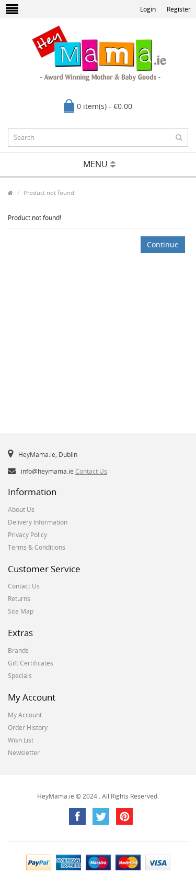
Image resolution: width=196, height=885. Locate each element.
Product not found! (50, 192)
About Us (21, 509)
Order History (28, 727)
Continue (163, 244)
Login (148, 9)
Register (179, 9)
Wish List (20, 740)
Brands (18, 650)
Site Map (20, 611)
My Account (25, 715)
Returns (19, 598)
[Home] (10, 192)
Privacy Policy (27, 534)
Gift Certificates (30, 663)
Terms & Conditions (36, 547)
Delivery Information (37, 522)
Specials (20, 675)
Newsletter (24, 752)
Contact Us (91, 471)
